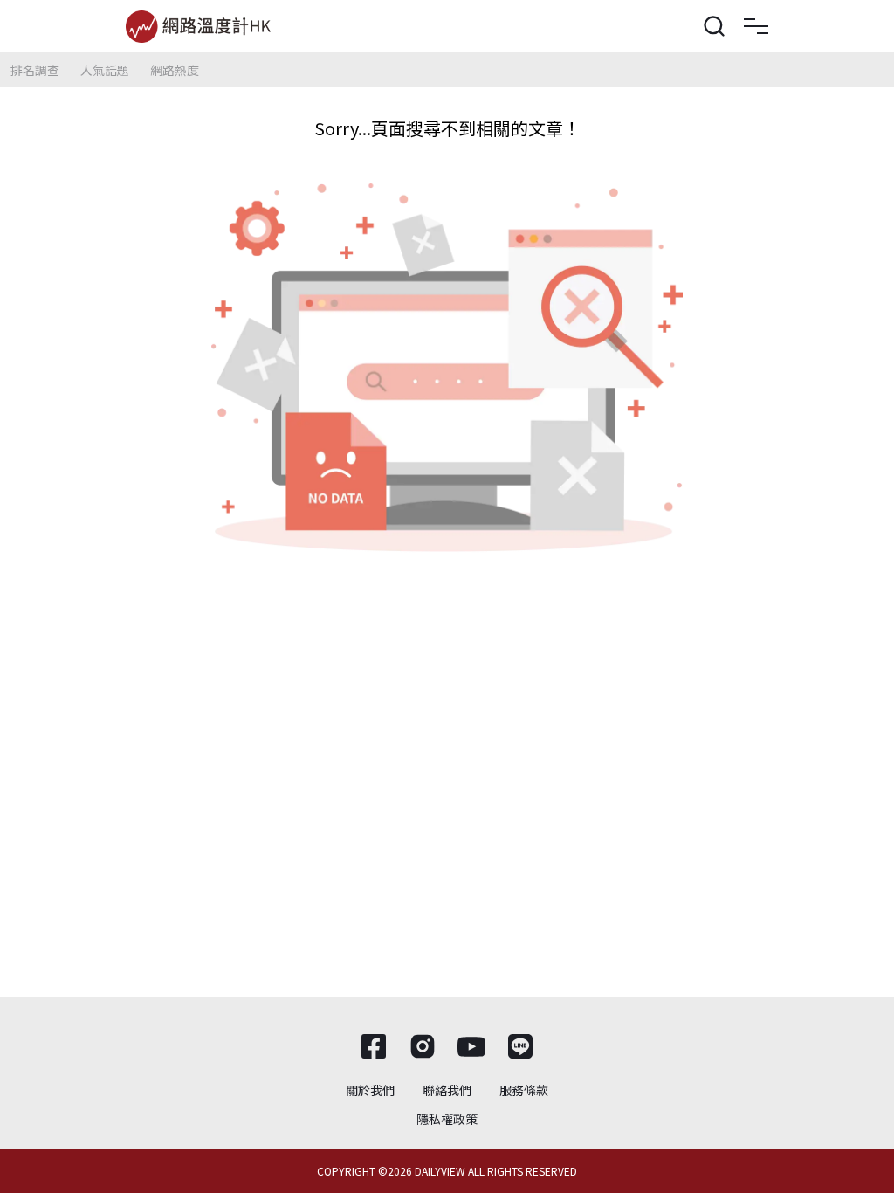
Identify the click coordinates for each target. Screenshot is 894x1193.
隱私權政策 (447, 1118)
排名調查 (34, 70)
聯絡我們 (447, 1090)
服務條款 (523, 1090)
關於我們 (370, 1090)
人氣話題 (104, 70)
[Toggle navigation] (756, 26)
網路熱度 (174, 70)
